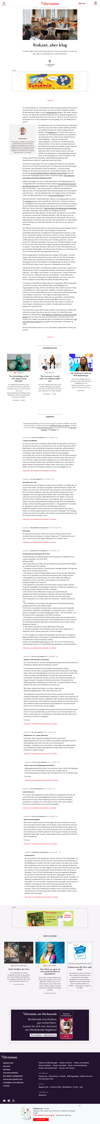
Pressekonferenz (51, 112)
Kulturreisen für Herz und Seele (79, 968)
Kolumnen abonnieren (13, 1076)
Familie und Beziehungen (48, 1063)
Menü (4, 5)
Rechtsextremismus (20, 965)
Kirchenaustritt (30, 855)
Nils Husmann (51, 64)
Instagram (72, 428)
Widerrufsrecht (86, 1076)
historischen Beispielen (56, 195)
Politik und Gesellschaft (48, 1068)
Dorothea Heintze (48, 993)
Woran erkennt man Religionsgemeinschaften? (40, 765)
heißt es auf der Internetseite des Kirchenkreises (60, 208)
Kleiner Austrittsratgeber (32, 820)
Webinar (6, 1070)
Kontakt (63, 1076)
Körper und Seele (59, 1065)
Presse (75, 1087)
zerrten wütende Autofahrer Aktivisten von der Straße (49, 173)
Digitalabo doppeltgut (13, 1079)
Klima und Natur (45, 1065)
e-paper (6, 1086)
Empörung (28, 201)
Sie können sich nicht (29, 482)
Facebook (44, 430)
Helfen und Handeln (81, 1063)
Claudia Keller (80, 390)
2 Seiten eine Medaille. (30, 441)
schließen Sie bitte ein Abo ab (59, 425)
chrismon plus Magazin (13, 1083)
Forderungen (51, 132)
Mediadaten (67, 1087)
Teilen (49, 100)
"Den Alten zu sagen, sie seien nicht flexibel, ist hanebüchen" (50, 971)
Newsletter (8, 1063)
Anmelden (95, 3)
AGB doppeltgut (73, 1076)
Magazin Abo (43, 1087)
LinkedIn (53, 430)
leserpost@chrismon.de (45, 428)
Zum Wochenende (10, 1073)
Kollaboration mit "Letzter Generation (36, 735)
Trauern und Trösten (67, 1068)
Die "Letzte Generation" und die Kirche (45, 7)
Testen (82, 3)
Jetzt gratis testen (40, 1119)
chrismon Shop (55, 1087)
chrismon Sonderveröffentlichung (79, 963)
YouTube (4, 1101)
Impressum (43, 1076)
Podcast (6, 1066)
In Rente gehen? (51, 965)
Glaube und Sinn (66, 1063)
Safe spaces (26, 531)
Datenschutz (53, 1076)
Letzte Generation (28, 792)
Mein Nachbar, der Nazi (18, 969)
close (79, 1106)
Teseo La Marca (16, 984)
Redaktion (42, 1095)
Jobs (81, 1087)
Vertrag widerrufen (46, 1079)
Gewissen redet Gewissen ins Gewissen (36, 660)
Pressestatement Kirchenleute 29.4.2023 (36, 554)
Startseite (36, 7)
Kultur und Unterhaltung (77, 1065)
